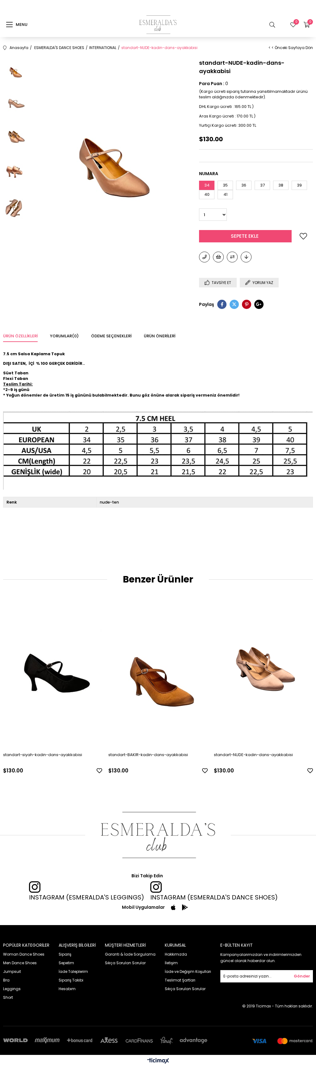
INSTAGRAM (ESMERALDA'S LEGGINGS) (86, 897)
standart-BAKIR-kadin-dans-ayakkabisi (148, 755)
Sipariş (65, 954)
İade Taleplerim (73, 971)
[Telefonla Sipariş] (204, 257)
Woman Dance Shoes (23, 954)
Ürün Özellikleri (20, 336)
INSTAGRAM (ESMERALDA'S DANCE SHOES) (214, 897)
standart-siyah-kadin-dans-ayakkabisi (42, 755)
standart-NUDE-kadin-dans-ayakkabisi (253, 755)
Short (8, 997)
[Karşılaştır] (232, 257)
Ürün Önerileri (159, 336)
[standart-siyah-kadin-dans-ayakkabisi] (52, 673)
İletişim (171, 962)
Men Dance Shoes (20, 962)
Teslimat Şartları (180, 980)
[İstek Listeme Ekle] (218, 257)
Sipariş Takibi (71, 980)
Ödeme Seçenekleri (111, 336)
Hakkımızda (176, 954)
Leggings (12, 988)
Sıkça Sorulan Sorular (125, 962)
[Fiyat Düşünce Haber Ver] (246, 257)
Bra (6, 980)
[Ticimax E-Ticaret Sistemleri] (158, 1061)
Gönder (302, 976)
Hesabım (67, 988)
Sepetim (66, 962)
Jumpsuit (12, 971)
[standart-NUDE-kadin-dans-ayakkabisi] (263, 673)
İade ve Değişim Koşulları (188, 971)
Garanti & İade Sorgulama (130, 954)
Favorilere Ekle (99, 770)
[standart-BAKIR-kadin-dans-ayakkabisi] (157, 673)
